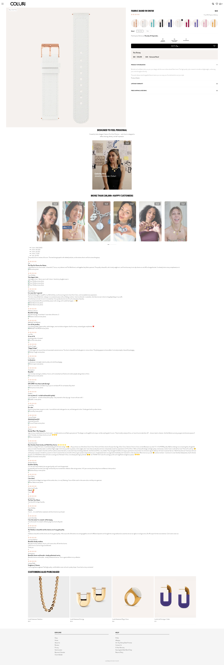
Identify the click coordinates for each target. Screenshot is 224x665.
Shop (56, 638)
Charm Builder (59, 655)
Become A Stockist (60, 652)
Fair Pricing (137, 53)
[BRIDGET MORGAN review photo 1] (112, 328)
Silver (148, 31)
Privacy (57, 648)
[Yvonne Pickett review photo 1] (112, 423)
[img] (32, 261)
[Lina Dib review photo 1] (112, 340)
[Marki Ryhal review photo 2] (112, 305)
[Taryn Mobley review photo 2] (112, 283)
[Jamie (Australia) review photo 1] (112, 457)
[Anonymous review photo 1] (112, 376)
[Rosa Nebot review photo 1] (112, 482)
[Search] (213, 4)
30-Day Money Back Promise (123, 643)
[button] (135, 14)
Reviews (57, 645)
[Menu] (2, 3)
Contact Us (118, 645)
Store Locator (58, 650)
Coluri (117, 661)
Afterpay (117, 640)
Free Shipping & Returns (139, 91)
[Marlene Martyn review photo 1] (112, 470)
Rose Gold (140, 31)
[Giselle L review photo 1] (112, 399)
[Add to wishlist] (214, 46)
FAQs (117, 638)
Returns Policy (119, 652)
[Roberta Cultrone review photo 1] (112, 317)
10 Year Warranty (120, 648)
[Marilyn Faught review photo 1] (112, 352)
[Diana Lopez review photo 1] (112, 364)
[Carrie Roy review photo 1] (112, 411)
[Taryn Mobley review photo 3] (112, 285)
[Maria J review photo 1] (112, 437)
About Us (57, 643)
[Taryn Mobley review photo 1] (112, 281)
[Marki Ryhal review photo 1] (112, 303)
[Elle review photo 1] (112, 269)
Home (56, 640)
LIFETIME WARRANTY (137, 84)
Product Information (138, 65)
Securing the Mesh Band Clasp (123, 650)
